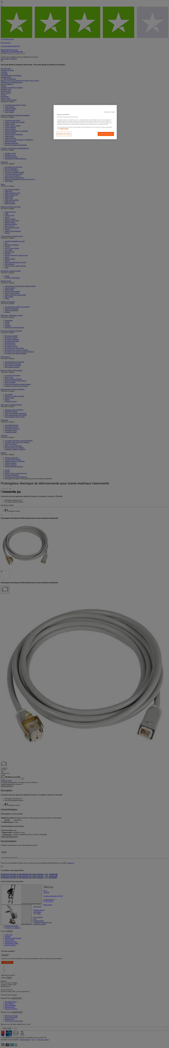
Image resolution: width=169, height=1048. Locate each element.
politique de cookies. (64, 128)
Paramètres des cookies (63, 134)
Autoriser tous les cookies (106, 134)
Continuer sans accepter (109, 112)
